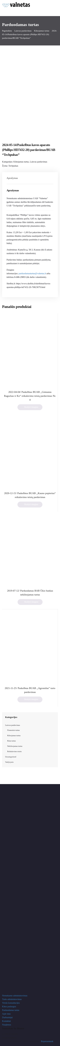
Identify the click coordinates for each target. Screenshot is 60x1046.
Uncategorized (10, 757)
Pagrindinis (7, 31)
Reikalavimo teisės (14, 751)
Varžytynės (9, 762)
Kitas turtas (11, 741)
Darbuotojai (7, 1017)
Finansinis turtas (13, 730)
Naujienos (6, 1024)
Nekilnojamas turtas (14, 746)
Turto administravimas (12, 999)
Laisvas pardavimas (23, 31)
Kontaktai (6, 1021)
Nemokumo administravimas (14, 995)
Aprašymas (12, 178)
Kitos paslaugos (9, 1006)
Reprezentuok (47, 1041)
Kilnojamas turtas (41, 31)
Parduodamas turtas (10, 1010)
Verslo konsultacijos (11, 1003)
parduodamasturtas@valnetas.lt (32, 273)
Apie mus (6, 1014)
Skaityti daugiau (31, 407)
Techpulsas (13, 166)
